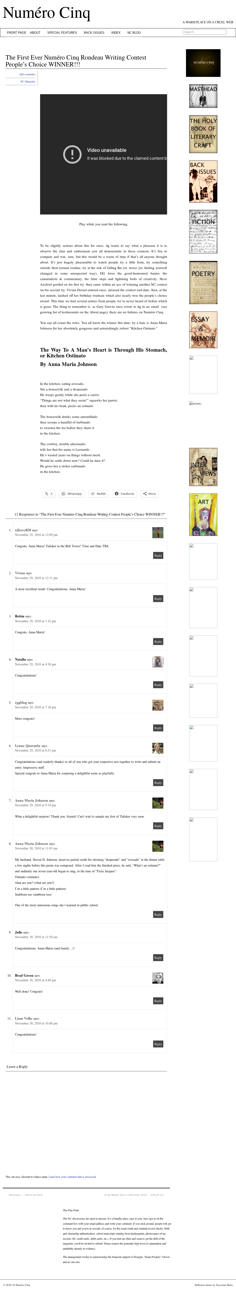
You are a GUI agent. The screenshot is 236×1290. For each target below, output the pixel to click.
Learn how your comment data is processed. (73, 1176)
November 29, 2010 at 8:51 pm (35, 750)
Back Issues (94, 32)
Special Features (62, 32)
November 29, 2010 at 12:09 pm (36, 534)
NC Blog (134, 32)
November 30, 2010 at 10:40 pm (36, 1023)
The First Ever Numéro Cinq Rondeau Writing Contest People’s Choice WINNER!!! (76, 61)
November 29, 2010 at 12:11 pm (36, 578)
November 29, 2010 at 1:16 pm (35, 621)
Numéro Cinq (47, 11)
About (35, 32)
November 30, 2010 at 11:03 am (36, 848)
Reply (158, 555)
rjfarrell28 (23, 529)
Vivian (20, 572)
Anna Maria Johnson (31, 800)
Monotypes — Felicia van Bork (26, 1194)
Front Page (16, 32)
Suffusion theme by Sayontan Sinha (214, 1285)
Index (116, 32)
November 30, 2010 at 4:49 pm (35, 980)
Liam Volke (23, 1018)
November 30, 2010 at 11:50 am (36, 937)
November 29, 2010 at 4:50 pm (35, 664)
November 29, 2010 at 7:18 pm (35, 707)
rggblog (21, 702)
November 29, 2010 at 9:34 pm (35, 805)
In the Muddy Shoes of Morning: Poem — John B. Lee (134, 1194)
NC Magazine (28, 81)
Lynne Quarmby (28, 745)
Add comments (27, 74)
